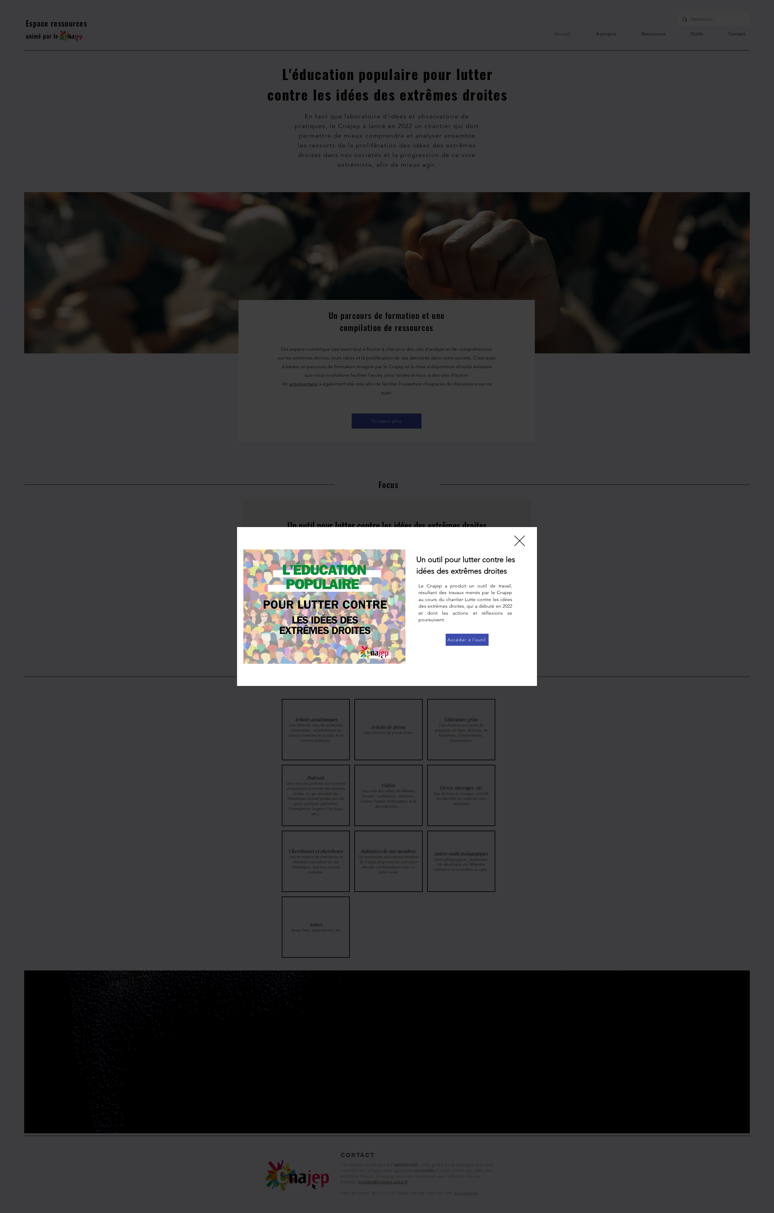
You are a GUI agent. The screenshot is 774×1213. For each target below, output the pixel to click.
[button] (519, 541)
